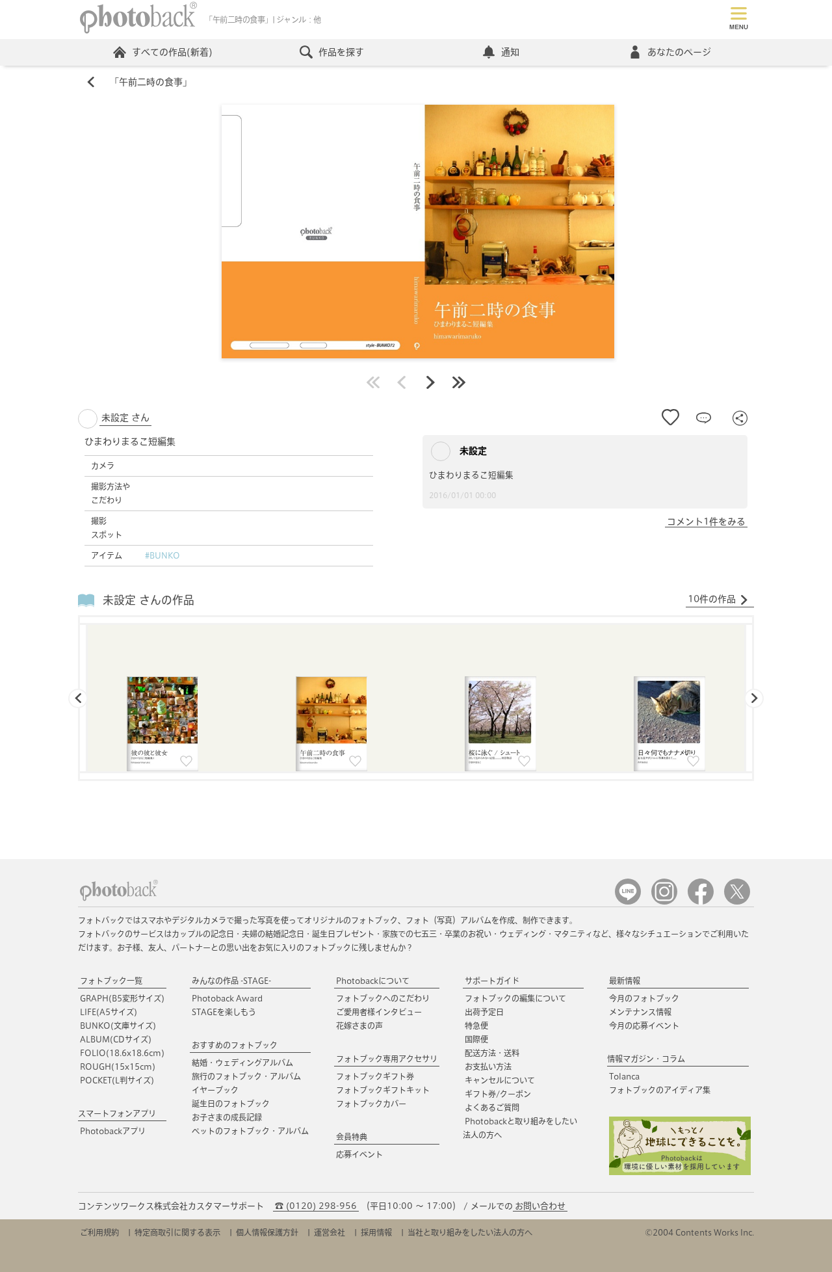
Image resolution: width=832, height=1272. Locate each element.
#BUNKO (162, 555)
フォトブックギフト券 (375, 1076)
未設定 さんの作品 (148, 599)
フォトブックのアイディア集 (659, 1090)
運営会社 (329, 1232)
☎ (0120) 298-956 (316, 1206)
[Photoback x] (737, 902)
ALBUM (115, 1039)
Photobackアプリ (113, 1131)
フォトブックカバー (371, 1103)
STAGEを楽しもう (224, 1012)
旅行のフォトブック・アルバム (246, 1076)
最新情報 (624, 981)
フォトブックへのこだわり (383, 998)
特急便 (476, 1025)
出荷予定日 (484, 1012)
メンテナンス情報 (640, 1012)
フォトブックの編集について (515, 998)
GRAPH (122, 998)
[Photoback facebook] (701, 902)
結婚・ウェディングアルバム (242, 1063)
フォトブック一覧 (111, 981)
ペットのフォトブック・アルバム (250, 1131)
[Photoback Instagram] (664, 902)
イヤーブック (215, 1090)
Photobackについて (373, 981)
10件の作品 (712, 598)
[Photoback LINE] (628, 902)
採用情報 (376, 1232)
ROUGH (117, 1066)
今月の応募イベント (644, 1025)
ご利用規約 (99, 1232)
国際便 (476, 1039)
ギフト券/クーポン (498, 1094)
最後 (458, 382)
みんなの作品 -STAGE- (231, 981)
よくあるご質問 (492, 1107)
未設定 (472, 450)
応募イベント (359, 1154)
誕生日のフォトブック (231, 1103)
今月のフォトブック (644, 998)
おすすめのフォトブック (235, 1045)
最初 (373, 382)
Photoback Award (227, 998)
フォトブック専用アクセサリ (386, 1059)
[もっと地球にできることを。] (680, 1172)
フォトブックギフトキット (383, 1090)
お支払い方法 (488, 1066)
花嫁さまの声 (359, 1025)
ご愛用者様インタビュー (379, 1012)
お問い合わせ (540, 1206)
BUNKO (118, 1025)
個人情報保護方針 (267, 1232)
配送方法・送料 (492, 1053)
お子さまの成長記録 (227, 1117)
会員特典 (351, 1137)
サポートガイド (492, 981)
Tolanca (624, 1076)
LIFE (108, 1012)
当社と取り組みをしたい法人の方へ (470, 1232)
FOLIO (122, 1053)
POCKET (117, 1080)
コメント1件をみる (706, 521)
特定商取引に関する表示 (177, 1232)
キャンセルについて (500, 1080)
